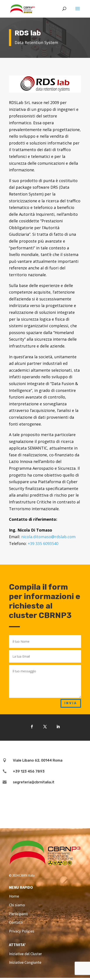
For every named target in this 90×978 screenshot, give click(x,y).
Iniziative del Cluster (25, 953)
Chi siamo (17, 904)
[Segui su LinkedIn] (58, 726)
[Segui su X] (45, 726)
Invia (70, 703)
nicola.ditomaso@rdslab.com (48, 536)
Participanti (18, 913)
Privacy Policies (21, 931)
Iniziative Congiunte (25, 962)
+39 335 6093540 (43, 543)
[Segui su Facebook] (32, 726)
